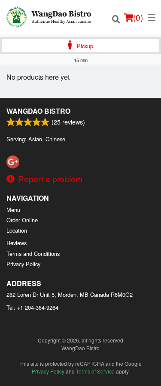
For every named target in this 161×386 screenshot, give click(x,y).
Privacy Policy (23, 264)
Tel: (32, 307)
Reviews (16, 243)
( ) (138, 17)
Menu (13, 209)
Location (16, 230)
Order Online (22, 220)
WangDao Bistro (38, 111)
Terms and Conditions (33, 253)
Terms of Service (95, 371)
